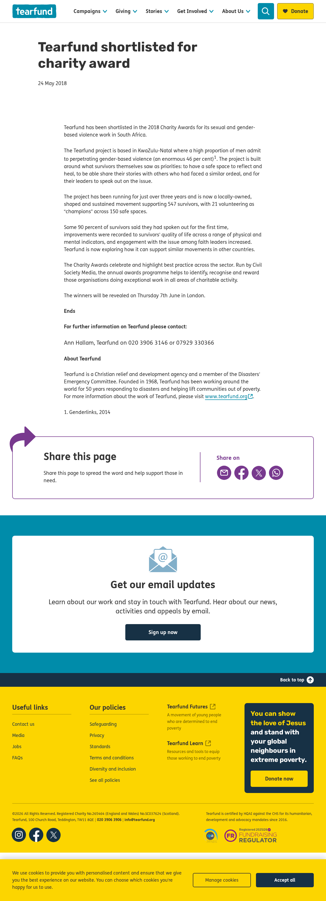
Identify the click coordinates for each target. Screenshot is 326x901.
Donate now (279, 779)
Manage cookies (221, 880)
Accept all (284, 880)
